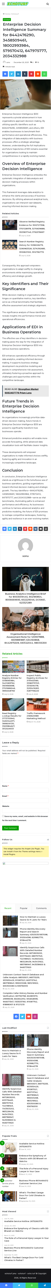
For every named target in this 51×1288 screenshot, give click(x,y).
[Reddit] (30, 529)
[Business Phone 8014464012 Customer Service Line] (9, 1184)
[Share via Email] (41, 529)
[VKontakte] (35, 529)
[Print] (46, 529)
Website (5, 806)
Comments (41, 908)
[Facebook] (4, 529)
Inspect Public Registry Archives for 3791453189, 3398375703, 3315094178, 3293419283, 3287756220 (37, 683)
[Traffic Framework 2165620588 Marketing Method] (38, 704)
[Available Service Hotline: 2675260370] (9, 1147)
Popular (23, 908)
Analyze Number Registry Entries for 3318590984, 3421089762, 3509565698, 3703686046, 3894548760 (12, 683)
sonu (8, 62)
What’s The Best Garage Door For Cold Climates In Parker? (32, 1195)
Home (7, 14)
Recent (7, 908)
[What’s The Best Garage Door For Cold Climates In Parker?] (9, 1196)
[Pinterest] (25, 529)
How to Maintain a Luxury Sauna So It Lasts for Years (11, 1053)
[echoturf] (18, 4)
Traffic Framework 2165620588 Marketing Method (36, 716)
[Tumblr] (20, 529)
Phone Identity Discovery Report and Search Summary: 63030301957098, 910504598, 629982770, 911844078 (34, 934)
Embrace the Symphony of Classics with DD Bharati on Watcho (33, 1158)
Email (5, 796)
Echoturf (15, 14)
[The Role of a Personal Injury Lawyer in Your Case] (9, 1172)
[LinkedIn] (15, 529)
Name (5, 786)
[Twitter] (10, 529)
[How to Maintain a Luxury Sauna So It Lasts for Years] (10, 921)
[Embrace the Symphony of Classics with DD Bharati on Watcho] (9, 1159)
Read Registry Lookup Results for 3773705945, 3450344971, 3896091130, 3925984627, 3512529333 (11, 721)
